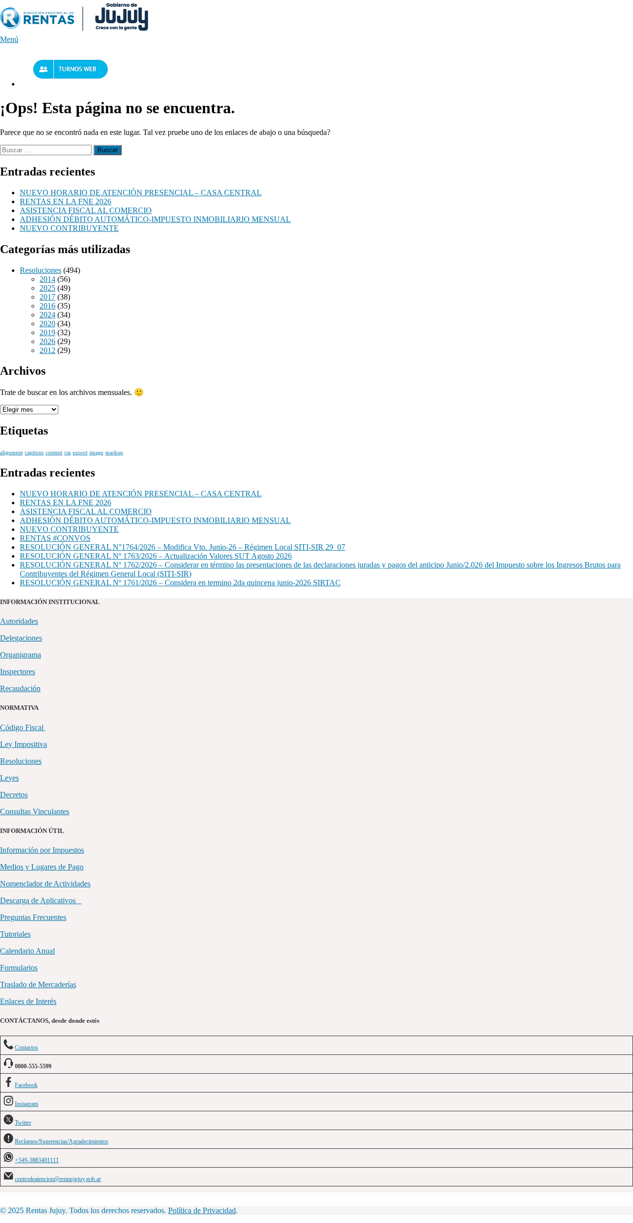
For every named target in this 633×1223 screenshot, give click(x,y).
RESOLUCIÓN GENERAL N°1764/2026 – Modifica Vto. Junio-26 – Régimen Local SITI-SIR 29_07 (182, 547)
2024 (47, 314)
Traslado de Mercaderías (38, 984)
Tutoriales (15, 934)
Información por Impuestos (42, 850)
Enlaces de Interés (28, 1001)
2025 (47, 288)
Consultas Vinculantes (34, 811)
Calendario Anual (27, 951)
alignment (11, 452)
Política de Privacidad (202, 1210)
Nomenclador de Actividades (45, 883)
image (96, 452)
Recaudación (20, 688)
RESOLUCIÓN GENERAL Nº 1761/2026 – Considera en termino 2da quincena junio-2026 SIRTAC (180, 582)
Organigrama (20, 655)
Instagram (26, 1103)
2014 (47, 279)
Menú (9, 39)
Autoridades (19, 621)
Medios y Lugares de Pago (42, 867)
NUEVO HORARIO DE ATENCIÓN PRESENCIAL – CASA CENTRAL (141, 192)
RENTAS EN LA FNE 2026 (65, 201)
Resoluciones (40, 270)
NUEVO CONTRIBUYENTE (69, 228)
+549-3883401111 (37, 1160)
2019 (47, 332)
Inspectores (17, 671)
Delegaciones (21, 638)
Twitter (23, 1122)
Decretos (14, 794)
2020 (47, 323)
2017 (47, 297)
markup (114, 452)
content (53, 452)
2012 (47, 350)
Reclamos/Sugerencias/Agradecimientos (61, 1141)
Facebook (26, 1085)
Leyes (9, 778)
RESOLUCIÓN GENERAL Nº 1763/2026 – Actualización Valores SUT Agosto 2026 (156, 556)
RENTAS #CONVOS (55, 538)
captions (34, 452)
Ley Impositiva (23, 744)
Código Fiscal (22, 727)
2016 (47, 306)
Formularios (19, 967)
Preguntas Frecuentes (33, 917)
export (80, 452)
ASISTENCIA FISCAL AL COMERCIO (86, 210)
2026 (47, 341)
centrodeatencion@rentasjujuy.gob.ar (58, 1179)
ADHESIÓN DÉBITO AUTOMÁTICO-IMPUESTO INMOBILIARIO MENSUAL (155, 219)
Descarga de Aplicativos (41, 900)
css (67, 452)
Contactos (26, 1047)
